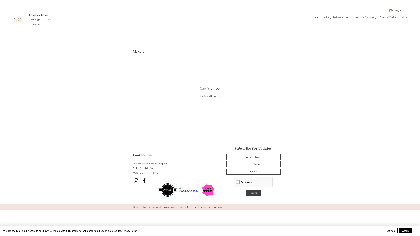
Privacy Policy (130, 230)
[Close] (416, 230)
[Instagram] (136, 181)
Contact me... (144, 155)
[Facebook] (144, 181)
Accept (405, 230)
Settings (390, 230)
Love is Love (38, 15)
